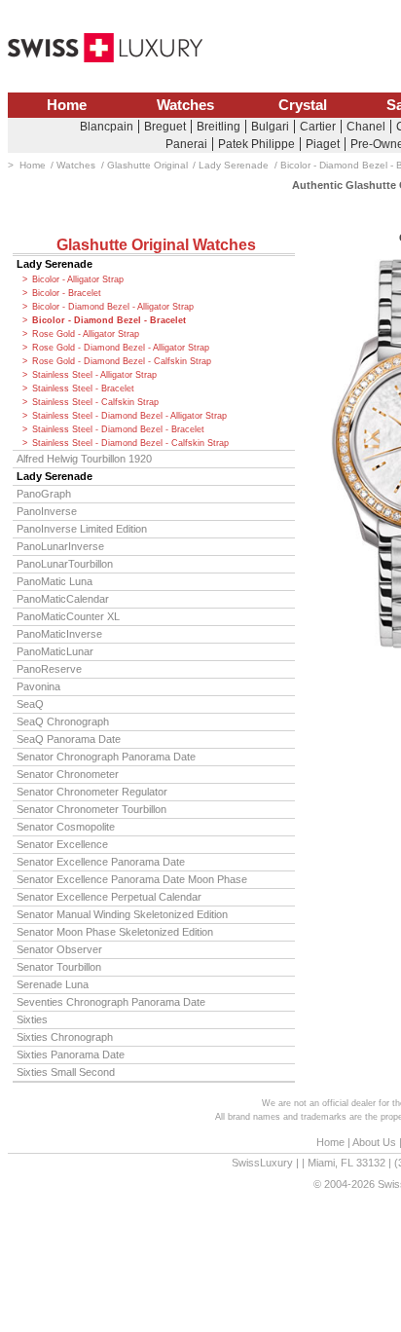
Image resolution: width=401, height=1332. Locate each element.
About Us (374, 1142)
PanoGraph (44, 494)
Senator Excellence (62, 844)
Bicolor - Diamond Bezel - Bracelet (109, 320)
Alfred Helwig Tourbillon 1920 (84, 458)
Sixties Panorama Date (71, 1054)
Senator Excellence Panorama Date (101, 862)
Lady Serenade (54, 264)
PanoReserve (49, 669)
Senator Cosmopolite (66, 826)
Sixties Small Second (66, 1072)
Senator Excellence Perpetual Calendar (109, 897)
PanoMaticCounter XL (68, 616)
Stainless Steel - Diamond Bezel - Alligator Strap (129, 416)
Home (67, 105)
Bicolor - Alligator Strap (78, 279)
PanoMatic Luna (54, 581)
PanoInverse (47, 511)
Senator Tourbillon (59, 967)
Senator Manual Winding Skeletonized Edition (122, 914)
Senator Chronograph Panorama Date (106, 756)
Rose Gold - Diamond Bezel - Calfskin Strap (121, 361)
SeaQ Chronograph (63, 721)
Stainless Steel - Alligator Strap (94, 375)
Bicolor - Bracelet (66, 293)
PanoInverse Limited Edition (82, 529)
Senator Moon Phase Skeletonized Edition (115, 932)
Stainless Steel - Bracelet (83, 388)
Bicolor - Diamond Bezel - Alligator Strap (113, 307)
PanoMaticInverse (59, 634)
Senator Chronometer (68, 774)
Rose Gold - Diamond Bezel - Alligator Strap (120, 347)
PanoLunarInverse (60, 546)
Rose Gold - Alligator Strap (85, 334)
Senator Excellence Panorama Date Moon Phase (132, 879)
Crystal (302, 105)
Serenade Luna (53, 984)
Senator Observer (59, 949)
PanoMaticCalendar (63, 599)
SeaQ (30, 704)
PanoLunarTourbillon (65, 564)
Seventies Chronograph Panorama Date (111, 1002)
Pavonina (38, 686)
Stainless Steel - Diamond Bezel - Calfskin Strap (130, 443)
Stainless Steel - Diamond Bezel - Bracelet (118, 429)
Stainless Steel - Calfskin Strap (95, 402)
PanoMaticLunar (55, 651)
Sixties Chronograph (65, 1037)
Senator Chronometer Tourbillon (91, 809)
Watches (185, 105)
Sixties (32, 1019)
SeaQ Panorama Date (69, 739)
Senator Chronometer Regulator (92, 791)
